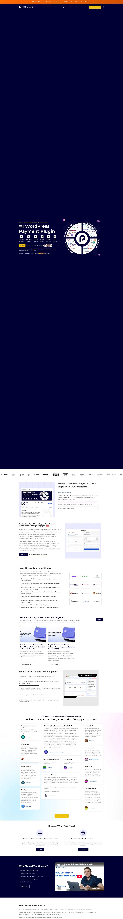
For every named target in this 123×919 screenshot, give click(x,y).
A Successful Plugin (90, 788)
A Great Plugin (25, 744)
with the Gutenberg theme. (35, 605)
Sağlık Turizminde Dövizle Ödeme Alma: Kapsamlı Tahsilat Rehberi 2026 (61, 647)
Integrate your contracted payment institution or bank (75, 497)
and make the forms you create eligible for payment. (39, 607)
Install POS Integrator (64, 492)
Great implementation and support (29, 726)
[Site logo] (26, 7)
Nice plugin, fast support (51, 774)
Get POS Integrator (95, 7)
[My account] (103, 7)
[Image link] (74, 576)
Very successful (89, 748)
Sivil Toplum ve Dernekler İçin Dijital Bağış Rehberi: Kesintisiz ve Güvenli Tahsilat (32, 647)
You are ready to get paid (66, 510)
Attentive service (26, 766)
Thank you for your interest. (51, 759)
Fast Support (88, 766)
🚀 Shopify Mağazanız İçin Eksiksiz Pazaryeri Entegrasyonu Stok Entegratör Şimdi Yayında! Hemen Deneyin (61, 1)
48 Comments (29, 245)
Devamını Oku (25, 664)
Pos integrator (68, 759)
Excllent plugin (89, 726)
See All (99, 619)
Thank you (24, 790)
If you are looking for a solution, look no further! (58, 726)
